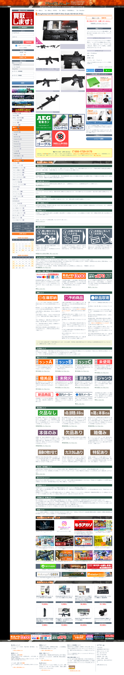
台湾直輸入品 (16, 113)
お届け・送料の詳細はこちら (19, 667)
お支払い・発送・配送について (45, 271)
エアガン (15, 163)
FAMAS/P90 (17, 139)
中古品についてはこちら (43, 371)
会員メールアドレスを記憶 (24, 45)
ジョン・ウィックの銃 (18, 93)
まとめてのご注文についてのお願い (46, 257)
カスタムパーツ (17, 191)
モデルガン (16, 125)
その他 (16, 151)
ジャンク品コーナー (18, 220)
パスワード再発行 (23, 47)
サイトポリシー (41, 221)
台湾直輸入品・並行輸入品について (46, 497)
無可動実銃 (15, 201)
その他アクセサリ (17, 196)
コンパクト (17, 148)
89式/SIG (16, 136)
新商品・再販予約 (17, 117)
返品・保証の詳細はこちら (46, 660)
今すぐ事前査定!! (22, 27)
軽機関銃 (16, 153)
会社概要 (28, 230)
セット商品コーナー (18, 208)
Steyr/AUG (16, 146)
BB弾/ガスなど (16, 179)
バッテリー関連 (17, 182)
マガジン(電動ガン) (18, 170)
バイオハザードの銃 (17, 100)
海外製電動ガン (18, 160)
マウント (15, 189)
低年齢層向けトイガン (18, 167)
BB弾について (40, 509)
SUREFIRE (15, 186)
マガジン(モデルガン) (18, 177)
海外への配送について (42, 203)
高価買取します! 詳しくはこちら (99, 23)
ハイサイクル (17, 158)
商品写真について (41, 210)
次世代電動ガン (18, 156)
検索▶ (23, 83)
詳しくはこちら (97, 155)
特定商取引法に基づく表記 (75, 670)
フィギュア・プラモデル (19, 205)
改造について (40, 189)
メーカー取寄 (17, 120)
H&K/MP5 (16, 132)
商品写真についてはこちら (44, 426)
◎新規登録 (28, 42)
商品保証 (17, 230)
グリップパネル (17, 194)
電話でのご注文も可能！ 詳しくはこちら (47, 253)
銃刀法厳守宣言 (17, 226)
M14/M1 (16, 141)
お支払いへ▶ (22, 57)
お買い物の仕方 (41, 227)
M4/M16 (16, 129)
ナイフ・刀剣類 (17, 203)
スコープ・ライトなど (18, 184)
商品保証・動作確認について (44, 467)
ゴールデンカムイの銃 (18, 106)
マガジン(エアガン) (18, 175)
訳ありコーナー (17, 217)
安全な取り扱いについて (43, 181)
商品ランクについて (42, 357)
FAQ (28, 226)
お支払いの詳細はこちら (18, 650)
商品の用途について (42, 166)
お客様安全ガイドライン (43, 185)
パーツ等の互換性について (44, 197)
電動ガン (15, 127)
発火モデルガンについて (43, 477)
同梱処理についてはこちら (44, 267)
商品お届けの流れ (28, 228)
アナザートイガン (17, 165)
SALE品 (15, 115)
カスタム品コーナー (18, 210)
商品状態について (41, 407)
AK (15, 134)
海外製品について (41, 485)
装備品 (14, 198)
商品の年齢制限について (43, 173)
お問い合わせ (22, 233)
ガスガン (15, 122)
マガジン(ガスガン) (18, 172)
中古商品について (41, 348)
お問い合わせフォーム (45, 670)
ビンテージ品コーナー (18, 213)
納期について (40, 292)
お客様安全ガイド (28, 223)
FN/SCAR (16, 144)
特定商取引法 (17, 228)
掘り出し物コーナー (18, 215)
